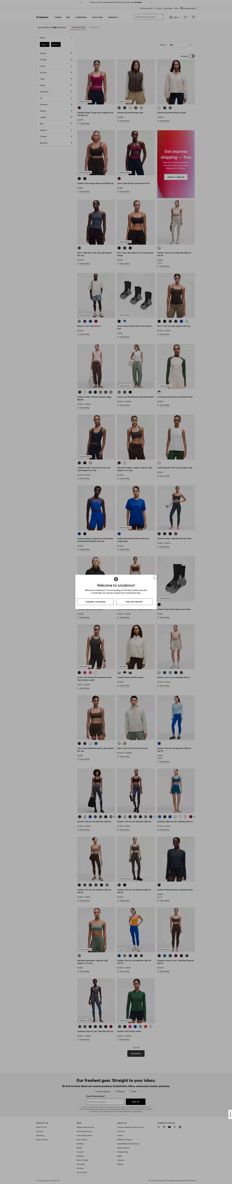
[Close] (155, 577)
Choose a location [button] (95, 601)
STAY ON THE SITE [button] (134, 601)
